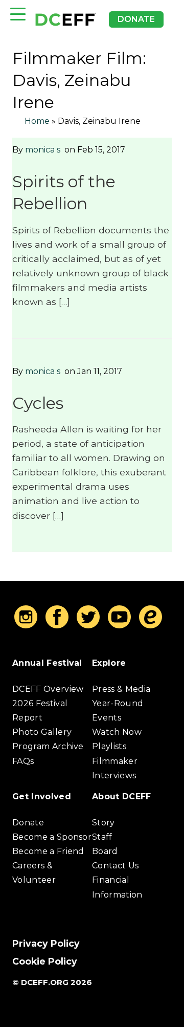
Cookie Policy (44, 961)
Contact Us (115, 865)
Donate (136, 19)
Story (103, 822)
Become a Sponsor (51, 837)
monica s (42, 150)
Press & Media (121, 689)
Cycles (37, 403)
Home (37, 121)
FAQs (23, 761)
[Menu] (18, 14)
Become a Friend (48, 851)
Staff (102, 837)
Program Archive (48, 746)
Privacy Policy (46, 943)
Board (105, 851)
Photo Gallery (42, 732)
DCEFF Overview (47, 689)
